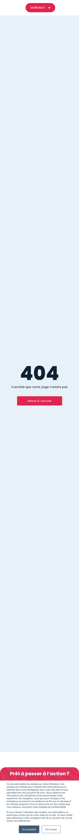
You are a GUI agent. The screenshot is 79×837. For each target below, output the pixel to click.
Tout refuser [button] (51, 829)
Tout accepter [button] (29, 829)
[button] (67, 7)
